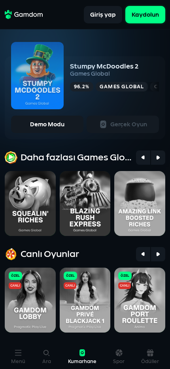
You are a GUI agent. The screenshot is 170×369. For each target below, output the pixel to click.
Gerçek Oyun (128, 124)
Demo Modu (47, 124)
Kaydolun (145, 14)
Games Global (90, 73)
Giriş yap (103, 14)
